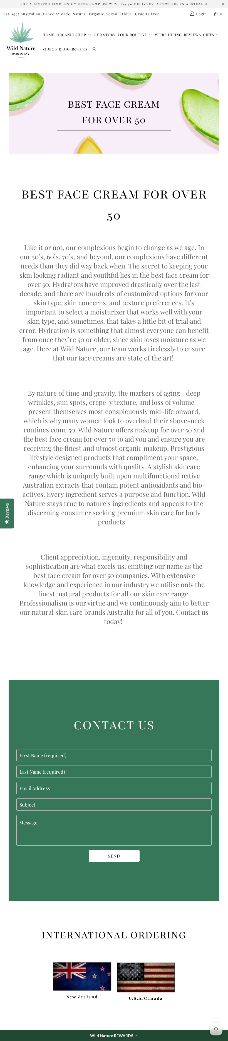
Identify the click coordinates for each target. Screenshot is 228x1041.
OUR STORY (105, 34)
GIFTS (209, 34)
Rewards (80, 49)
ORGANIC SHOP (71, 34)
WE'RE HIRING (168, 34)
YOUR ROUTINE (133, 34)
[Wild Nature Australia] (21, 40)
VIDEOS (50, 49)
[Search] (94, 49)
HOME (48, 34)
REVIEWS (192, 34)
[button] (114, 1035)
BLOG (64, 49)
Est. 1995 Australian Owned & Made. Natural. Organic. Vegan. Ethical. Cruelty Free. (82, 13)
